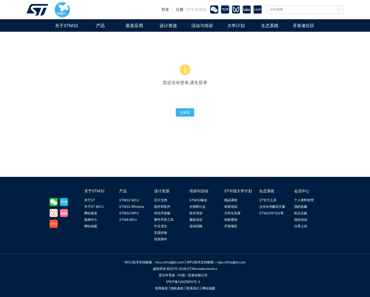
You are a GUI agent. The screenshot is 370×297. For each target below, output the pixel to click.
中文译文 (160, 226)
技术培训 (195, 213)
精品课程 (230, 200)
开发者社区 (303, 25)
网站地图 (90, 226)
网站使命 (90, 213)
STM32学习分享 (271, 213)
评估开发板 (162, 213)
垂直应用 (134, 25)
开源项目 (230, 226)
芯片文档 (160, 200)
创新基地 (230, 220)
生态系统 (269, 25)
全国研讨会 (197, 207)
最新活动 (195, 220)
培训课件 (160, 239)
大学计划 (236, 25)
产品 (100, 25)
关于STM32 (66, 25)
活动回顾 (195, 226)
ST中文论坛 (196, 9)
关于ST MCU (94, 207)
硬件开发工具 (164, 220)
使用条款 (161, 288)
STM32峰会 (198, 200)
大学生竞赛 (232, 213)
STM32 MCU (129, 200)
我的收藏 (300, 207)
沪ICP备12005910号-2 (183, 282)
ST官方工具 (268, 200)
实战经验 (160, 233)
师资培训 (230, 207)
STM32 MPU (129, 213)
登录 (165, 9)
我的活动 (300, 220)
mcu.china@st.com (169, 262)
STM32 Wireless (131, 207)
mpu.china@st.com (231, 262)
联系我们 (192, 288)
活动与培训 (202, 25)
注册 (179, 9)
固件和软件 (162, 207)
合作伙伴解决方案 (272, 207)
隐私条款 (177, 288)
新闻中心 (90, 220)
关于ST (89, 200)
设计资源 (168, 25)
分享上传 (300, 226)
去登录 (185, 112)
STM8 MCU (128, 220)
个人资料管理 (304, 200)
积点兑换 (300, 213)
